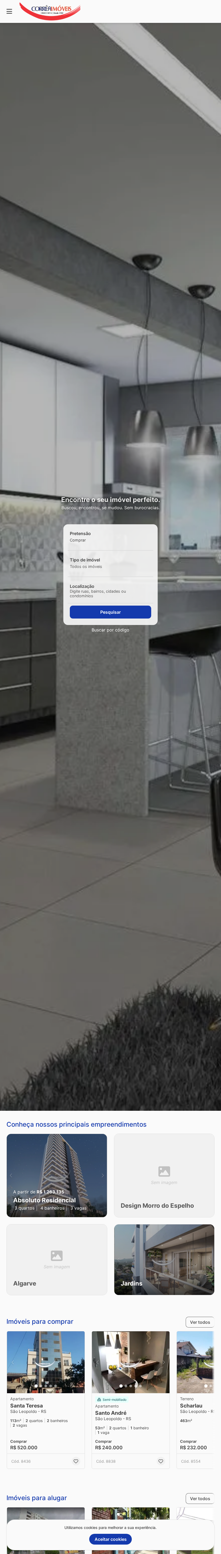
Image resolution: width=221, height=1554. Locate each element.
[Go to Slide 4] (50, 1386)
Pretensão (80, 533)
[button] (57, 1175)
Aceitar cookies (111, 1539)
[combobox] (87, 540)
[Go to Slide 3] (45, 1386)
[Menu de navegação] (9, 11)
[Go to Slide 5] (55, 1386)
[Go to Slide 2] (41, 1386)
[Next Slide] (103, 1175)
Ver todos (200, 1322)
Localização (82, 586)
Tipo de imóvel (85, 560)
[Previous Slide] (11, 1175)
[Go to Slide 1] (36, 1386)
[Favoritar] (76, 1461)
